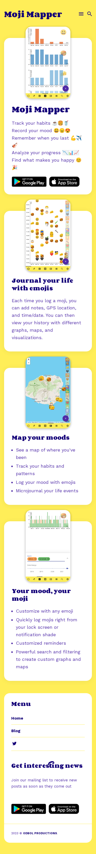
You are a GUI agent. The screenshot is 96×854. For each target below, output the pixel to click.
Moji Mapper (33, 14)
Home (17, 718)
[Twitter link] (14, 743)
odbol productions (40, 833)
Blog (15, 730)
